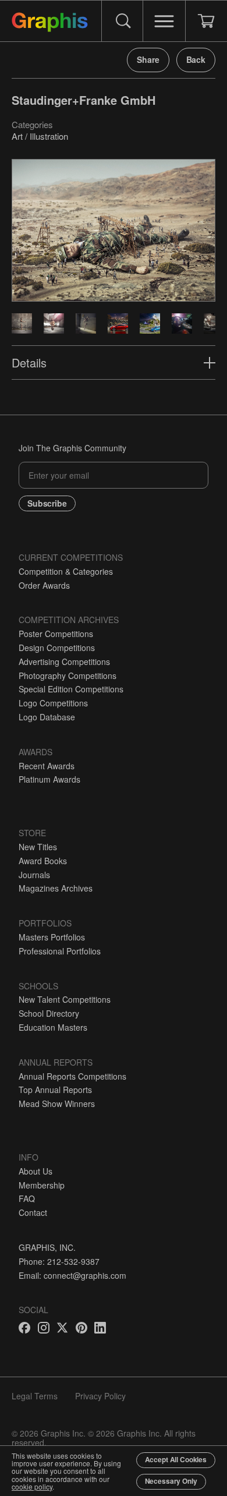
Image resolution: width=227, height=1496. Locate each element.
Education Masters (53, 1027)
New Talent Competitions (65, 999)
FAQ (27, 1198)
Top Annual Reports (55, 1089)
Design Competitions (57, 647)
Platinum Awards (49, 779)
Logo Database (47, 717)
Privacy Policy (100, 1396)
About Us (35, 1171)
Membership (42, 1185)
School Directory (49, 1013)
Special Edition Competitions (71, 689)
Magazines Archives (56, 888)
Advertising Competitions (64, 661)
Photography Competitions (67, 675)
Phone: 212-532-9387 (59, 1261)
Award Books (43, 861)
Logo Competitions (53, 703)
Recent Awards (47, 766)
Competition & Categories (66, 571)
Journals (34, 874)
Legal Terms (35, 1396)
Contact (33, 1212)
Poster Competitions (56, 633)
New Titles (38, 847)
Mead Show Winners (57, 1103)
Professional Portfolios (60, 951)
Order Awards (44, 585)
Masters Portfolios (52, 937)
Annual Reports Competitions (72, 1076)
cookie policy (32, 1486)
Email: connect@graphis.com (72, 1275)
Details (29, 362)
